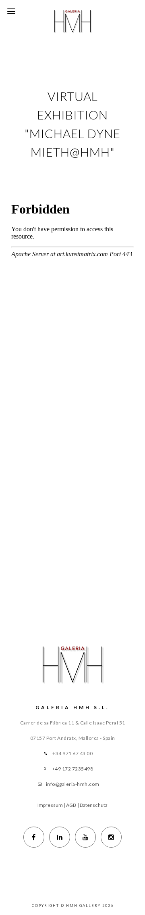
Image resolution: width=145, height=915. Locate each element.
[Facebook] (34, 837)
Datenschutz (94, 805)
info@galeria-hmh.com (72, 784)
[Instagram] (111, 837)
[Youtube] (85, 837)
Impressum (50, 805)
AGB (71, 805)
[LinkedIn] (60, 837)
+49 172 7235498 (72, 769)
